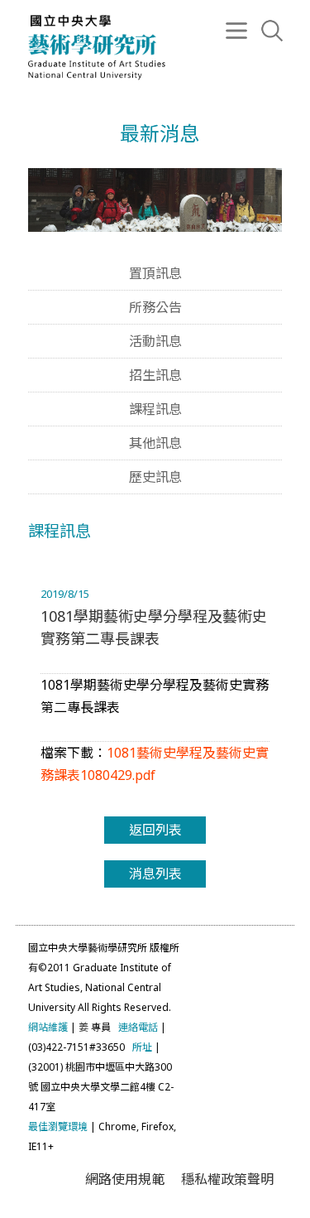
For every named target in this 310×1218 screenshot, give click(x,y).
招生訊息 (155, 375)
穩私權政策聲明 (227, 1179)
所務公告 (155, 307)
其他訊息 (155, 443)
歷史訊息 (155, 477)
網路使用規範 (125, 1179)
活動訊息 (155, 341)
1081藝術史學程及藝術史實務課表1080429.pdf (155, 764)
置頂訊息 (155, 273)
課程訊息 (155, 409)
